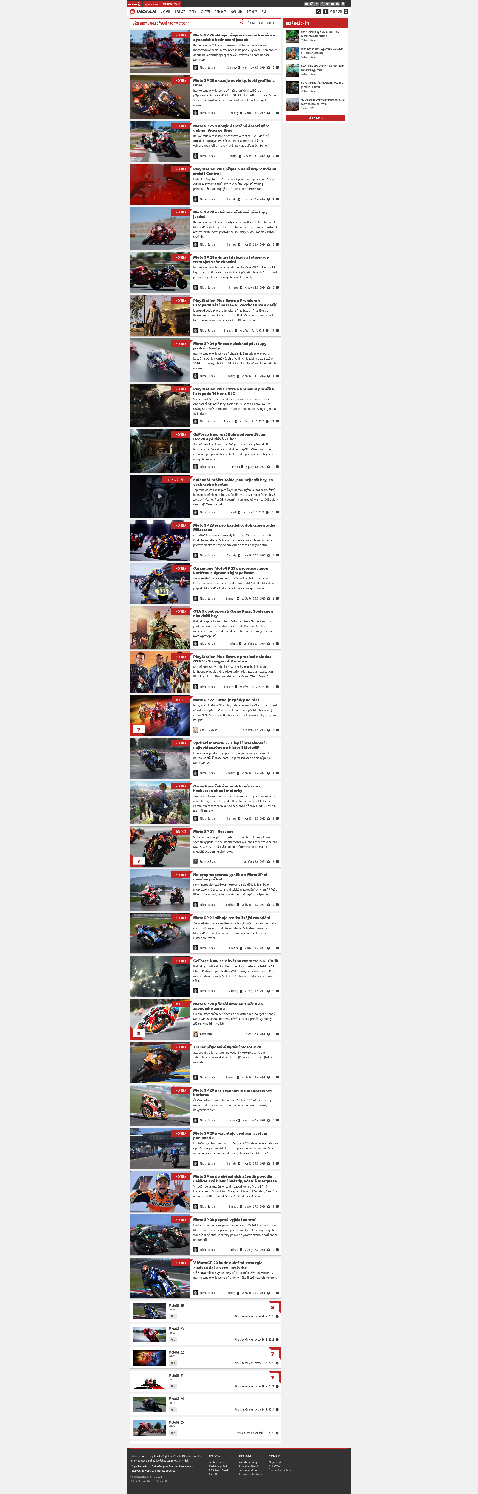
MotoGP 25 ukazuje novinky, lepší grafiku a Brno (234, 83)
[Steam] (337, 4)
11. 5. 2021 (255, 991)
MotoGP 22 (176, 1352)
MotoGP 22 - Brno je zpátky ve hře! (226, 699)
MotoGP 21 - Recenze (213, 831)
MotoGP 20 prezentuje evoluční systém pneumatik (230, 1135)
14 (272, 687)
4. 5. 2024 (255, 287)
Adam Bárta (205, 1034)
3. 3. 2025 (255, 156)
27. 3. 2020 (255, 1206)
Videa (192, 11)
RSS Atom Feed (218, 1470)
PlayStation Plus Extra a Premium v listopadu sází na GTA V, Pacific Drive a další (234, 303)
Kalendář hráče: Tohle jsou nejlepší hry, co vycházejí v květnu (233, 482)
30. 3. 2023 (254, 598)
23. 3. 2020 (254, 1163)
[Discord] (332, 4)
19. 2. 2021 (255, 948)
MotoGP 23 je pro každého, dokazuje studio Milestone (234, 527)
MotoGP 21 (176, 1375)
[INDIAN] (143, 11)
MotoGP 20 (176, 1305)
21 (272, 421)
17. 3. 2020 (255, 1249)
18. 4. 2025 (255, 113)
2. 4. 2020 (254, 1120)
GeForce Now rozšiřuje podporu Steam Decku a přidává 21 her (229, 436)
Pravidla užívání (248, 1466)
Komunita (237, 11)
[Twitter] (327, 4)
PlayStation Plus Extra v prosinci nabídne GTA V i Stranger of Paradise (232, 659)
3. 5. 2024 (256, 467)
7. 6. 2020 (256, 1034)
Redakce (252, 11)
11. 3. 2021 (254, 904)
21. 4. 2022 (254, 773)
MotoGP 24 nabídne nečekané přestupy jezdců (230, 214)
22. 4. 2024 (254, 244)
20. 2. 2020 (254, 1293)
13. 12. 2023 (252, 687)
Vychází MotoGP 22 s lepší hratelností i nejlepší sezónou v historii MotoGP (230, 745)
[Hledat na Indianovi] (318, 12)
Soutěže (205, 11)
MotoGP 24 (176, 1399)
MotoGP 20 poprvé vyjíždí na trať (224, 1219)
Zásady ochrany (248, 1462)
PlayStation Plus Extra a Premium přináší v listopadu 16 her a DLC (233, 391)
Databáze (220, 11)
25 (272, 512)
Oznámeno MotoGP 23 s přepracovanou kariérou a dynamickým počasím (230, 570)
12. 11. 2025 (252, 330)
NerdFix (214, 1474)
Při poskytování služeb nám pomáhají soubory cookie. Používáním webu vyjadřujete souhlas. (162, 1468)
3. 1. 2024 (255, 643)
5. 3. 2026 (254, 67)
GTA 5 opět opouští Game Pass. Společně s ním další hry (233, 613)
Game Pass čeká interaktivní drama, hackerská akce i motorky (227, 788)
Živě (264, 11)
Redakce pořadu (218, 1466)
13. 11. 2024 (252, 421)
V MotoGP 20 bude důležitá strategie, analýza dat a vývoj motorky (228, 1265)
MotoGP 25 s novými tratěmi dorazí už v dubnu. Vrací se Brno (231, 128)
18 (272, 330)
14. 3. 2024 (254, 376)
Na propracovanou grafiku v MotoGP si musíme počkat (230, 877)
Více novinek (316, 118)
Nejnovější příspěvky (275, 1463)
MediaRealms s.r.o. (141, 1476)
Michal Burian (207, 67)
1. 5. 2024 (253, 512)
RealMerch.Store (171, 4)
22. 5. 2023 (254, 555)
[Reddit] (343, 4)
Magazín (165, 11)
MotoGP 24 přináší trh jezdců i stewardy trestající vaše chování (231, 259)
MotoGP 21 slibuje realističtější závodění (231, 917)
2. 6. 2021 (255, 861)
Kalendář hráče (176, 479)
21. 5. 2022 (254, 730)
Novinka (181, 35)
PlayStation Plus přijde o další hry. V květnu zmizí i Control (234, 171)
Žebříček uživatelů (280, 1470)
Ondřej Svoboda (208, 730)
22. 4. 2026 (254, 199)
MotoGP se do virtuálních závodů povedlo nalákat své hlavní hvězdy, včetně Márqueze (235, 1178)
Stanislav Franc (207, 861)
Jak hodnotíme (248, 1470)
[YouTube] (306, 4)
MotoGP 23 (176, 1329)
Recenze (180, 11)
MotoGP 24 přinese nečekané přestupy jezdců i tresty (229, 346)
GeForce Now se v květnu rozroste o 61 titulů (235, 960)
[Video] (160, 228)
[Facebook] (322, 4)
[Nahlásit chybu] (166, 1480)
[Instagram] (316, 4)
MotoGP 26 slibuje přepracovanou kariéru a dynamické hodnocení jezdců (234, 37)
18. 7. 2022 (254, 818)
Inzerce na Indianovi (251, 1474)
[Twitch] (311, 4)
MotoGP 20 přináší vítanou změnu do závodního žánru (228, 1006)
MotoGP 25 (176, 1422)
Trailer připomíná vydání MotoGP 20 (227, 1047)
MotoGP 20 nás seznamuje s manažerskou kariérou (233, 1092)
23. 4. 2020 (254, 1077)
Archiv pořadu (217, 1462)
